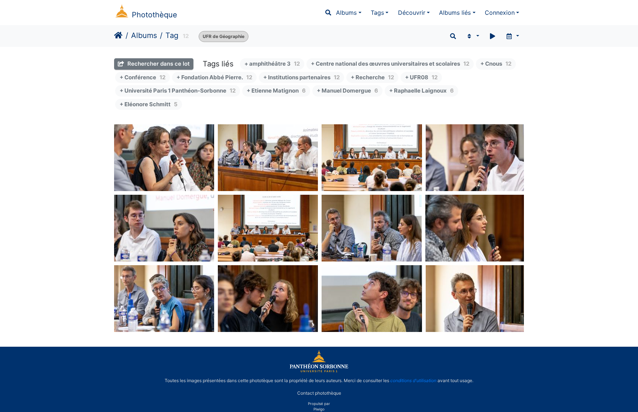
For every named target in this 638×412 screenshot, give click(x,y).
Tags (377, 12)
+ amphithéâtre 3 (272, 63)
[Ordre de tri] (472, 36)
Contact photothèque (319, 393)
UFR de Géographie (223, 36)
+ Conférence (142, 77)
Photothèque (154, 14)
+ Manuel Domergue (347, 90)
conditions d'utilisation (413, 380)
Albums (346, 12)
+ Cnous (495, 63)
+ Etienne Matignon (276, 90)
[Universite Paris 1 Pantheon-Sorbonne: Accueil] (319, 370)
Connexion (500, 12)
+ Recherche (372, 77)
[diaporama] (492, 36)
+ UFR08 (421, 77)
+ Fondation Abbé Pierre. (214, 77)
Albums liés (455, 12)
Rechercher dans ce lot (158, 63)
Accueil (118, 35)
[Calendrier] (512, 36)
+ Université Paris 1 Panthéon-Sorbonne (178, 90)
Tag (171, 35)
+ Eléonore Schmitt (149, 104)
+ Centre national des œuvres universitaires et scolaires (390, 63)
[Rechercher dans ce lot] (453, 36)
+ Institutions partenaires (301, 77)
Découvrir (411, 12)
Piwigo (319, 409)
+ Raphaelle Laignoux (421, 90)
